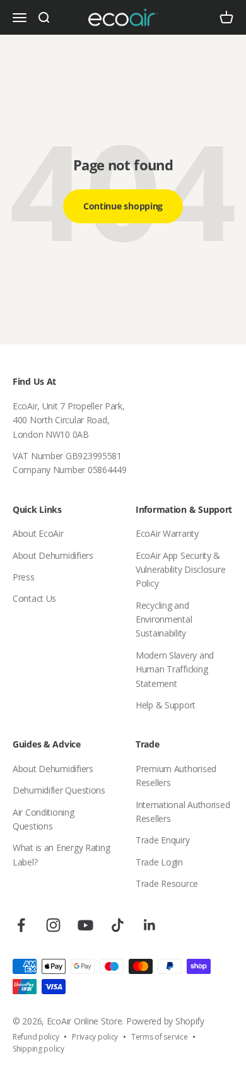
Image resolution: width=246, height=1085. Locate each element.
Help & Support (166, 705)
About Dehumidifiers (53, 555)
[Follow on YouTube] (85, 925)
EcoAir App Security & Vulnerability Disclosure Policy (180, 569)
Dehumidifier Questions (59, 790)
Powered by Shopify (165, 1021)
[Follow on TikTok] (117, 925)
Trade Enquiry (162, 840)
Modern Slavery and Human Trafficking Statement (175, 669)
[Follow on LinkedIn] (149, 925)
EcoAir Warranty (167, 533)
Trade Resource (167, 883)
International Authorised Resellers (183, 811)
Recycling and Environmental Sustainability (164, 619)
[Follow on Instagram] (53, 925)
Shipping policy (38, 1048)
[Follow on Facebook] (21, 925)
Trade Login (159, 862)
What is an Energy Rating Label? (61, 854)
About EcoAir (38, 533)
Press (24, 577)
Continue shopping (123, 206)
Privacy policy (95, 1036)
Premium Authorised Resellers (176, 776)
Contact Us (34, 598)
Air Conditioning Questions (43, 819)
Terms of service (159, 1036)
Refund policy (36, 1036)
